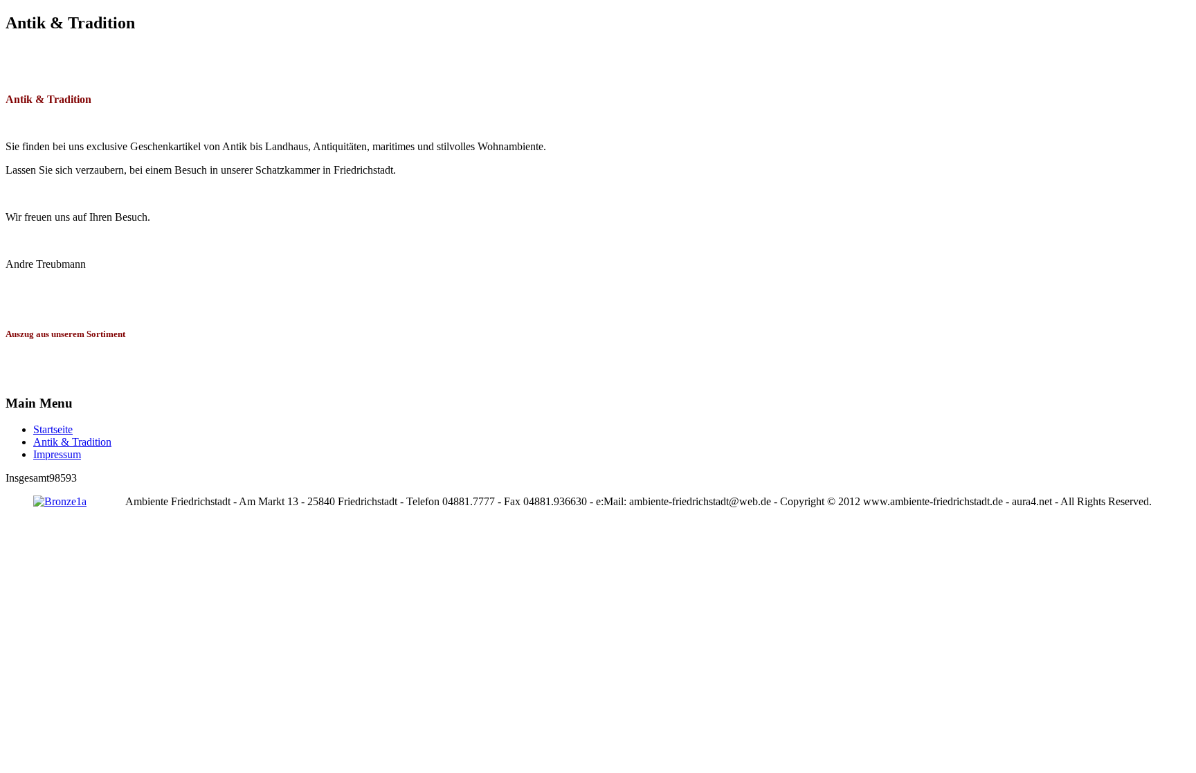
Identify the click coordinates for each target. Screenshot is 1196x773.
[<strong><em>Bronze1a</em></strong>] (60, 501)
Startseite (53, 429)
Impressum (57, 454)
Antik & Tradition (72, 442)
